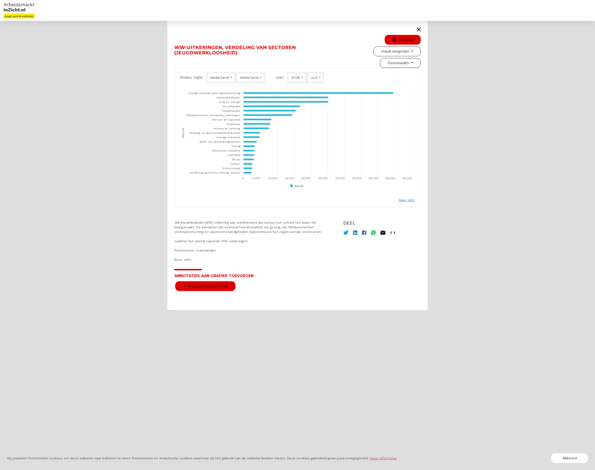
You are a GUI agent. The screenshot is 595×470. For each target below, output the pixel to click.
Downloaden (399, 63)
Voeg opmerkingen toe (207, 286)
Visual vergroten (395, 51)
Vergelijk (405, 40)
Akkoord (569, 458)
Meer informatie (383, 458)
